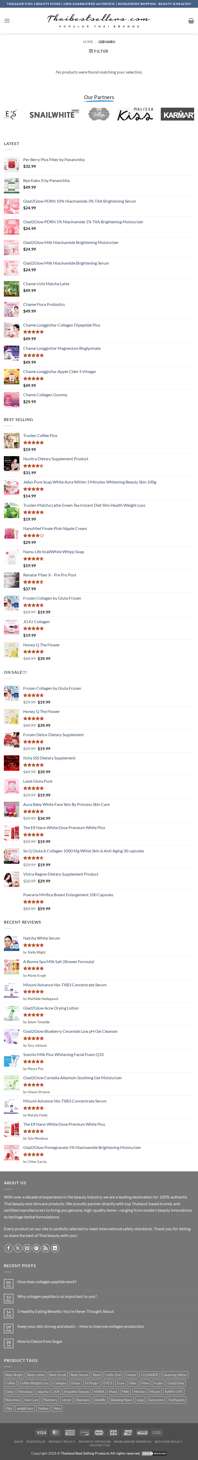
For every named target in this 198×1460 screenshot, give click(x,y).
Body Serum (79, 1375)
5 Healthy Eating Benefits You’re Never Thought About (65, 1311)
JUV (56, 1392)
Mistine (139, 1392)
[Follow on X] (18, 1248)
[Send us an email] (27, 1248)
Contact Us (99, 1445)
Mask (113, 1392)
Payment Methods (95, 1441)
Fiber (133, 1383)
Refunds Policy (169, 1441)
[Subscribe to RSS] (46, 1248)
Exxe (121, 1383)
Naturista (12, 1400)
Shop (18, 1441)
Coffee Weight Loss (34, 1383)
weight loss (25, 1408)
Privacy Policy (62, 1441)
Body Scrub (58, 1375)
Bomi (97, 1375)
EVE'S (107, 1383)
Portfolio (36, 1441)
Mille (125, 1392)
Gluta (9, 1392)
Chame (131, 1375)
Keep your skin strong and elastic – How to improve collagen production (80, 1326)
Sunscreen (155, 1400)
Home (88, 42)
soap (140, 1400)
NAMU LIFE (174, 1392)
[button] (7, 20)
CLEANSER (149, 1375)
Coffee (10, 1383)
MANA (99, 1392)
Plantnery (50, 1400)
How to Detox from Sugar (39, 1341)
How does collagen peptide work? (46, 1281)
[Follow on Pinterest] (36, 1248)
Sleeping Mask (121, 1400)
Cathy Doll (113, 1375)
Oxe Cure (31, 1400)
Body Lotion (36, 1375)
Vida (8, 1408)
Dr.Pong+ (92, 1383)
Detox (75, 1383)
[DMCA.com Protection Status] (154, 1453)
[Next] (185, 117)
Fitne (145, 1383)
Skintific (100, 1400)
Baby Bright (14, 1375)
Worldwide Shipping (132, 1441)
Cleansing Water (174, 1375)
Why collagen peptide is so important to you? (57, 1296)
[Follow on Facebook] (8, 1248)
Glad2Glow (175, 1383)
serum (66, 1400)
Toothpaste (176, 1400)
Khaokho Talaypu (76, 1392)
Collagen (59, 1383)
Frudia (158, 1383)
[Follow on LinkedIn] (55, 1248)
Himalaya (25, 1392)
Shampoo (83, 1400)
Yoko (57, 1408)
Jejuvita (43, 1392)
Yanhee (43, 1408)
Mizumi (155, 1392)
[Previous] (12, 117)
